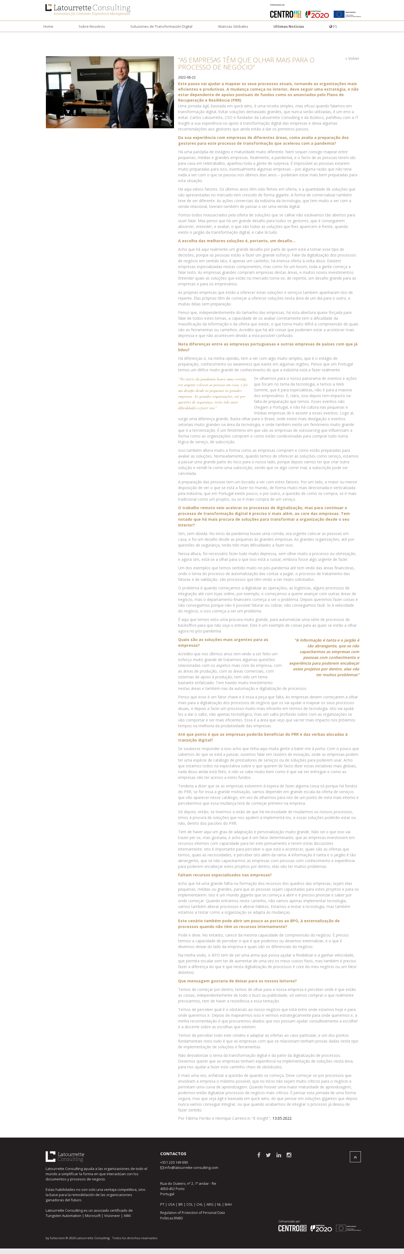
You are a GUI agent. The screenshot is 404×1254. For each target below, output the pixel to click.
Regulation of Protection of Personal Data (192, 1212)
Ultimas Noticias (288, 26)
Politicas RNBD (171, 1218)
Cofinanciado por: (289, 1221)
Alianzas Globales (233, 26)
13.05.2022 (282, 1118)
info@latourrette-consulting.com (191, 1167)
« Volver (352, 58)
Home (48, 26)
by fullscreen (55, 1238)
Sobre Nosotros (92, 26)
